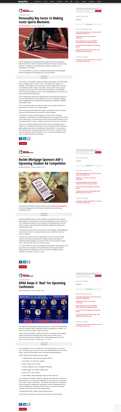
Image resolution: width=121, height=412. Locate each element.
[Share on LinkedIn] (24, 138)
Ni (63, 90)
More (66, 1)
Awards (52, 1)
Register (84, 1)
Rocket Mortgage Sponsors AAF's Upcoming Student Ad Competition (88, 32)
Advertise (91, 1)
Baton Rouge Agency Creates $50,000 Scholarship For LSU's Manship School (86, 41)
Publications (37, 1)
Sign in (77, 1)
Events (45, 1)
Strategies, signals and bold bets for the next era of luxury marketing (89, 60)
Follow (99, 1)
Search (72, 1)
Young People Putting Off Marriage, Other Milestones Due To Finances (88, 50)
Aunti (60, 90)
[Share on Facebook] (20, 138)
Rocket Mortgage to (60, 206)
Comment (23, 143)
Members (60, 1)
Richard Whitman (25, 26)
